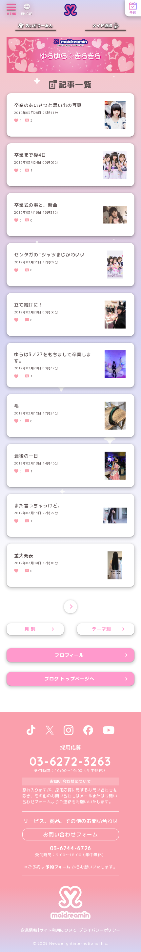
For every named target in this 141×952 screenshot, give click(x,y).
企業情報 (29, 930)
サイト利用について (58, 930)
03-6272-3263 (70, 761)
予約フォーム (58, 867)
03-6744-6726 (70, 848)
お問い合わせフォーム (70, 834)
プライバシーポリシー (99, 930)
